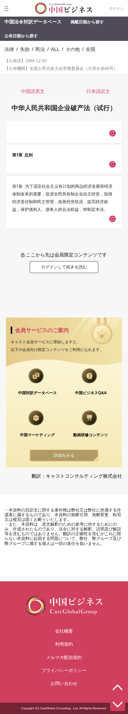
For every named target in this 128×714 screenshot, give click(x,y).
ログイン (116, 9)
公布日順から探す (21, 35)
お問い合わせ (64, 683)
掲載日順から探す (87, 22)
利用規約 (64, 643)
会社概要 (64, 630)
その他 (72, 49)
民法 (40, 49)
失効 (24, 49)
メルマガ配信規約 (64, 657)
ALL (55, 49)
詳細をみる (64, 455)
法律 (9, 49)
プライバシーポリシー (64, 670)
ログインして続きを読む (64, 266)
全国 (90, 49)
